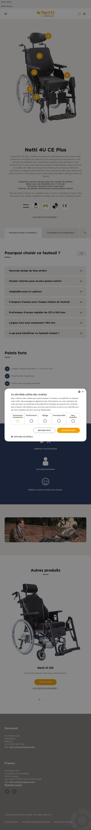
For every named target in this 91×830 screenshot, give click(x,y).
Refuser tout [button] (44, 430)
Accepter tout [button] (68, 430)
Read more (46, 410)
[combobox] (79, 392)
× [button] (83, 392)
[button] (22, 436)
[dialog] (45, 415)
